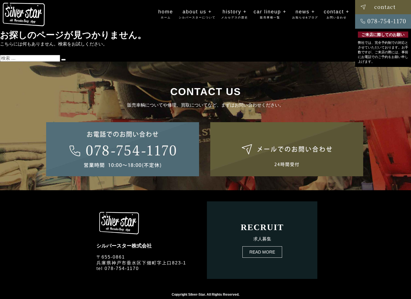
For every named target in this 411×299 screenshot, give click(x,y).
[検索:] (30, 58)
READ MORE (262, 252)
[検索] (63, 60)
